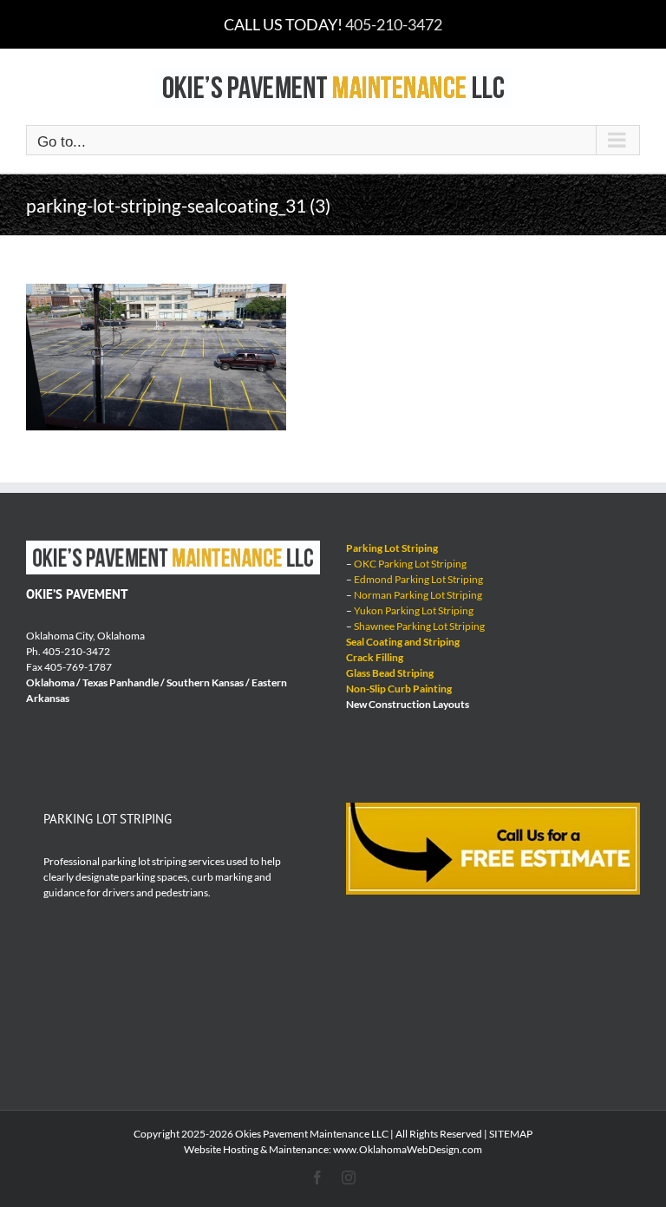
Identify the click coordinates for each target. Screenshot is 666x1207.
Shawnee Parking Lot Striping (419, 626)
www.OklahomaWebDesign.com (407, 1149)
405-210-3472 (393, 24)
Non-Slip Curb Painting (399, 688)
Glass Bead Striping (390, 672)
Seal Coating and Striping (403, 641)
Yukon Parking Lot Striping (413, 610)
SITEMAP (510, 1133)
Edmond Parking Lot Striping (418, 579)
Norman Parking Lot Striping (418, 594)
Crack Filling (374, 657)
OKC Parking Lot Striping (410, 563)
